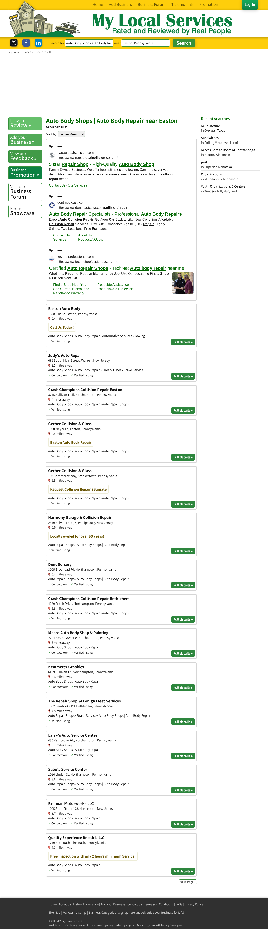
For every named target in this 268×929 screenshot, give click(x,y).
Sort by (51, 134)
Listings (81, 913)
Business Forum (20, 191)
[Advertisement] (134, 85)
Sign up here (126, 913)
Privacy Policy (193, 904)
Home (53, 904)
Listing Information (86, 904)
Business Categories (102, 913)
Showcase (22, 211)
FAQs (179, 904)
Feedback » (23, 156)
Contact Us (134, 904)
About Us (65, 904)
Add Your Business (113, 904)
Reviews (68, 913)
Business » (22, 139)
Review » (20, 123)
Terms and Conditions (159, 904)
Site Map (54, 913)
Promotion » (24, 172)
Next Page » (188, 882)
